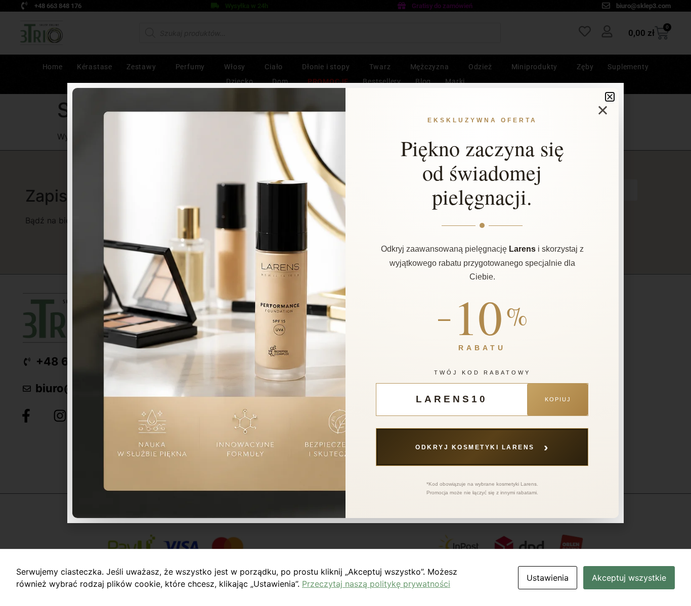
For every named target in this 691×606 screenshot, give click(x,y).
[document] (345, 303)
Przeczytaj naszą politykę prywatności (376, 584)
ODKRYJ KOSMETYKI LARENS (482, 447)
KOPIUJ (558, 399)
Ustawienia (548, 578)
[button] (610, 97)
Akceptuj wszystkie (629, 578)
